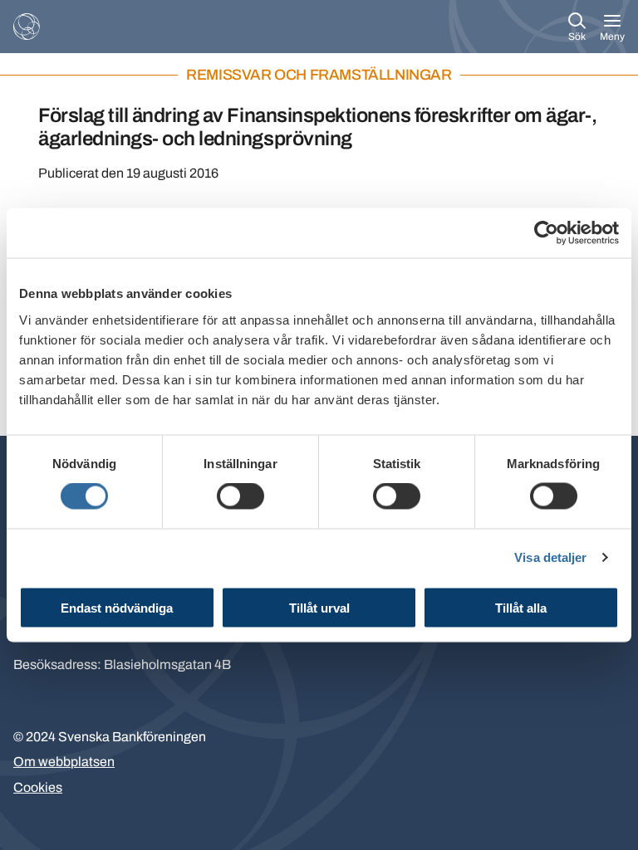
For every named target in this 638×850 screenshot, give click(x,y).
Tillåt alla (521, 607)
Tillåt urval (319, 607)
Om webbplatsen (64, 762)
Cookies (37, 787)
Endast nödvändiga (117, 607)
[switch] (240, 496)
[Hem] (26, 26)
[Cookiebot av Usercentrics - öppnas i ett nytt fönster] (546, 233)
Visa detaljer (550, 557)
